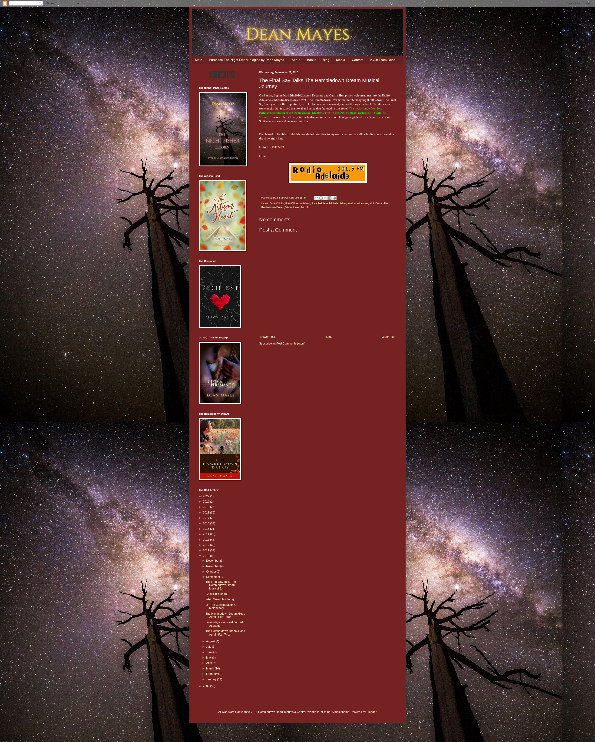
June (209, 652)
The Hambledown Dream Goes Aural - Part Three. (225, 615)
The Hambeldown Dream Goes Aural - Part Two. (225, 632)
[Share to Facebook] (329, 198)
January (211, 679)
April (209, 663)
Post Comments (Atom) (290, 343)
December (213, 560)
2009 (206, 686)
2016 (206, 523)
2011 (206, 550)
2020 (206, 501)
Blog (326, 60)
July (209, 646)
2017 (206, 518)
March (210, 668)
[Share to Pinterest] (334, 198)
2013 (206, 539)
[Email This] (316, 198)
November (213, 566)
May (209, 657)
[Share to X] (325, 198)
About (296, 60)
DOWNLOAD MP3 (271, 147)
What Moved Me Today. (220, 599)
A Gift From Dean (383, 60)
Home (328, 336)
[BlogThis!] (321, 198)
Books (311, 60)
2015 (206, 528)
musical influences (357, 203)
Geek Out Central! (217, 594)
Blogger (371, 712)
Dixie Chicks (277, 203)
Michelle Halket (337, 203)
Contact (357, 60)
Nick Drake (376, 203)
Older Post (388, 336)
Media (340, 60)
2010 (206, 556)
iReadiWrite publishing (297, 203)
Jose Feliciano (319, 203)
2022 (206, 496)
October (211, 571)
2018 (206, 512)
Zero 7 (304, 207)
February (212, 674)
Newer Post (267, 336)
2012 (206, 545)
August (211, 641)
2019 (206, 507)
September (213, 577)
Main (198, 60)
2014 (206, 534)
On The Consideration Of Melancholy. (221, 606)
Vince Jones (292, 207)
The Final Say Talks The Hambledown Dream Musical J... (221, 585)
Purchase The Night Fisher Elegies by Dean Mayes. (247, 60)
